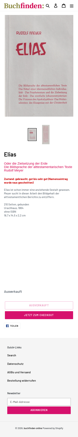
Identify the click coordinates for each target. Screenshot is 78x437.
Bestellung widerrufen (21, 380)
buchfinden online (33, 428)
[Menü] (72, 5)
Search (11, 355)
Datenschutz (15, 363)
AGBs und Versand (19, 372)
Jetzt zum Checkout (39, 315)
